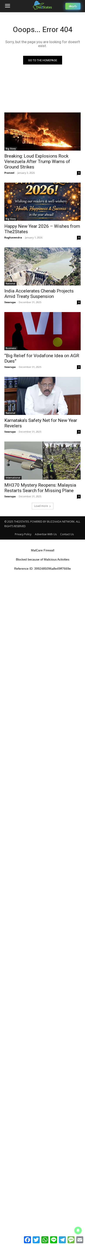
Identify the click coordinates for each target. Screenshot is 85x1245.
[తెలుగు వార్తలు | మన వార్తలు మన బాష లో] (42, 5)
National (10, 283)
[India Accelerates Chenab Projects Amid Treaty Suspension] (42, 266)
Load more (41, 506)
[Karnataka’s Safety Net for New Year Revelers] (42, 396)
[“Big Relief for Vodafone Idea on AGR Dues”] (42, 331)
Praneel (9, 172)
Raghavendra (13, 237)
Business (11, 348)
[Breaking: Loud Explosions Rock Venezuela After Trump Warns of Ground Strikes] (42, 131)
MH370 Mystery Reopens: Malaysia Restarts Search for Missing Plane (40, 487)
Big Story (11, 148)
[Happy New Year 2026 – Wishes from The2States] (42, 202)
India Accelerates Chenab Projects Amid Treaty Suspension (39, 293)
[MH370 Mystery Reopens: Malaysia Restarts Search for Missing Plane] (42, 461)
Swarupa (10, 302)
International (13, 477)
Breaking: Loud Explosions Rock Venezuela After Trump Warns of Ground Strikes (37, 161)
